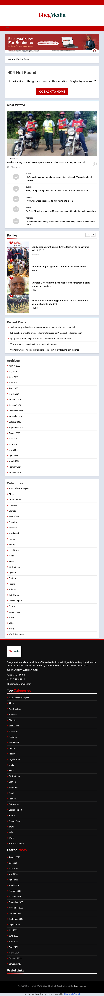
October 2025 (15, 422)
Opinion (12, 572)
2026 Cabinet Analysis (19, 488)
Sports (12, 606)
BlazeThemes (80, 986)
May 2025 (13, 450)
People (12, 584)
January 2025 (15, 472)
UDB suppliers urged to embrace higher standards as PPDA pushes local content (45, 333)
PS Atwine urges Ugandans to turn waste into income (50, 201)
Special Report (15, 601)
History (12, 544)
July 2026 (13, 371)
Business (29, 173)
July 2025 (13, 439)
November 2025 (16, 416)
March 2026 (14, 394)
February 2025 (15, 467)
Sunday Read (14, 612)
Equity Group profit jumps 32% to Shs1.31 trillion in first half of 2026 (57, 190)
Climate (12, 511)
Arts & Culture (15, 499)
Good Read (14, 533)
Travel (11, 617)
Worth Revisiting (16, 634)
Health (29, 197)
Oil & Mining (14, 567)
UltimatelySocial (72, 994)
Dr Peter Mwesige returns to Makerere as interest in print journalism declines (61, 211)
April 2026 (13, 388)
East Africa (14, 516)
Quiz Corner (14, 595)
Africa (11, 494)
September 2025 (16, 427)
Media (28, 207)
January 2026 (15, 405)
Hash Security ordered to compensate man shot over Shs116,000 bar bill (46, 162)
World (11, 629)
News (11, 561)
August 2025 (14, 433)
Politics (29, 218)
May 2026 (13, 382)
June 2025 (13, 444)
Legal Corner (13, 159)
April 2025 (13, 455)
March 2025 (14, 461)
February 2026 (15, 399)
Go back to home (52, 91)
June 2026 (13, 377)
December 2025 (16, 410)
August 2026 (14, 366)
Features (13, 528)
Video (11, 623)
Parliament (14, 578)
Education (13, 522)
